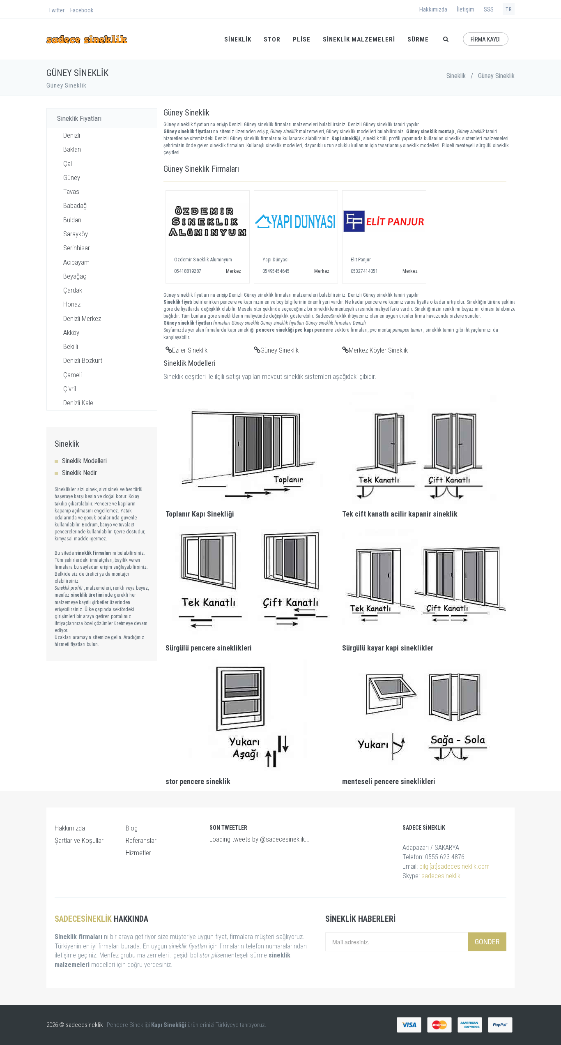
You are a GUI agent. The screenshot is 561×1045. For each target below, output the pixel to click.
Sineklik (456, 76)
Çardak (72, 290)
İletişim (465, 9)
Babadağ (75, 205)
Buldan (72, 220)
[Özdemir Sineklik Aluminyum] (207, 221)
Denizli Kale (78, 403)
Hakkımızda (433, 9)
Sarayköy (75, 234)
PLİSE (301, 39)
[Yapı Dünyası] (296, 221)
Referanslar (141, 840)
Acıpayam (76, 262)
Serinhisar (76, 248)
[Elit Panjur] (384, 221)
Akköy (71, 332)
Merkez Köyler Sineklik (378, 350)
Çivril (69, 389)
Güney (71, 177)
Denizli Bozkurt (82, 360)
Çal (67, 163)
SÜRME (418, 39)
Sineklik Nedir (79, 473)
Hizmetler (138, 853)
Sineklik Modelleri (84, 461)
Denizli (71, 135)
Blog (132, 828)
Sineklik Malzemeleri (359, 39)
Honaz (71, 304)
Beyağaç (74, 276)
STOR (272, 39)
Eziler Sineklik (189, 350)
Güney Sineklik (279, 350)
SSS (489, 9)
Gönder (487, 941)
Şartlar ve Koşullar (79, 840)
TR (509, 9)
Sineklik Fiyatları (79, 118)
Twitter (56, 10)
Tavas (71, 191)
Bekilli (70, 346)
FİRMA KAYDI (486, 39)
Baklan (72, 149)
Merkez (233, 271)
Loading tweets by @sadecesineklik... (259, 839)
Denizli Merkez (82, 318)
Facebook (81, 10)
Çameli (72, 375)
